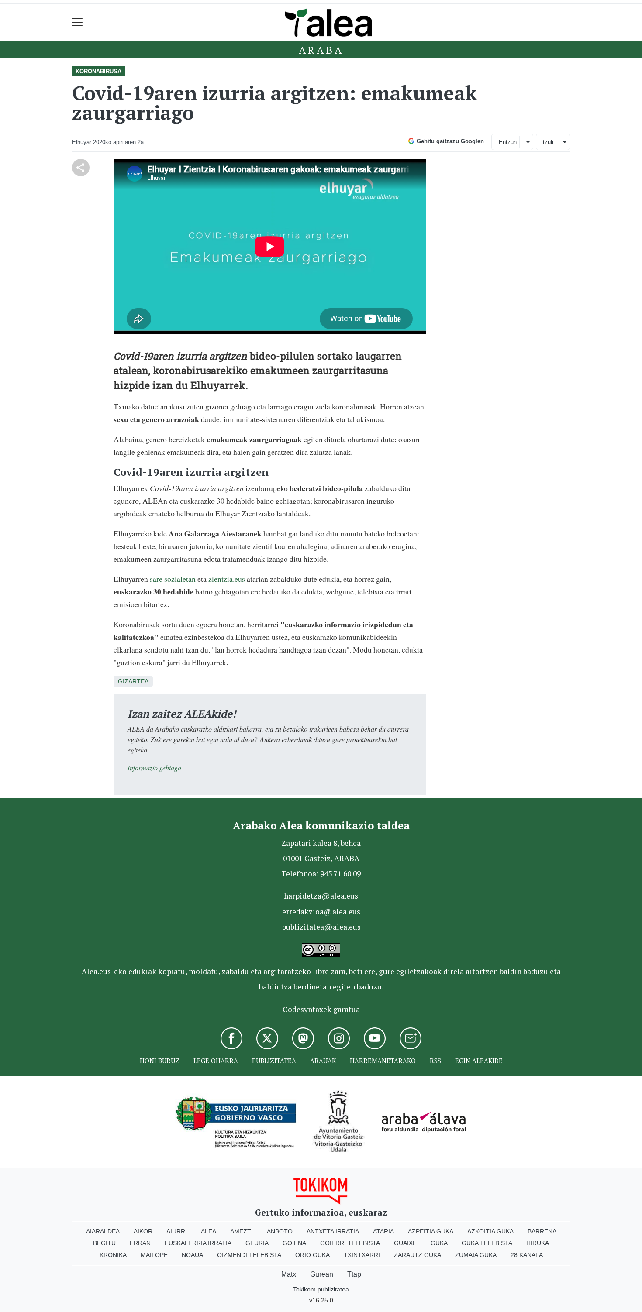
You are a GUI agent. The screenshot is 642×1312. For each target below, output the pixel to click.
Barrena (542, 1231)
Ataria (383, 1231)
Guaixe (405, 1243)
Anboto (280, 1231)
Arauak (323, 1061)
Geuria (257, 1243)
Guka (439, 1243)
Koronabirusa (98, 71)
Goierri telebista (350, 1243)
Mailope (154, 1254)
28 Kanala (527, 1254)
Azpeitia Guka (430, 1231)
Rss (435, 1061)
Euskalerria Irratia (198, 1243)
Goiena (294, 1243)
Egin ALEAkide (479, 1061)
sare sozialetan (173, 579)
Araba (321, 50)
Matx (288, 1274)
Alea (208, 1231)
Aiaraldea (103, 1231)
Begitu (104, 1243)
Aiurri (176, 1231)
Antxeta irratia (333, 1231)
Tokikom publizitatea (321, 1289)
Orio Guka (312, 1254)
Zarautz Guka (417, 1254)
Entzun (508, 142)
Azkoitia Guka (490, 1231)
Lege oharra (215, 1061)
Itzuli (547, 142)
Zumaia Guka (476, 1254)
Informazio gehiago (154, 767)
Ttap (354, 1274)
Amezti (241, 1231)
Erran (140, 1243)
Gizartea (133, 681)
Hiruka (537, 1243)
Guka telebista (487, 1243)
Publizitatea (274, 1061)
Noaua (192, 1254)
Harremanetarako (383, 1061)
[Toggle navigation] (77, 22)
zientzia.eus (226, 579)
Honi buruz (159, 1061)
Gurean (321, 1274)
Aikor (143, 1231)
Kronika (113, 1254)
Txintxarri (362, 1254)
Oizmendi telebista (249, 1254)
